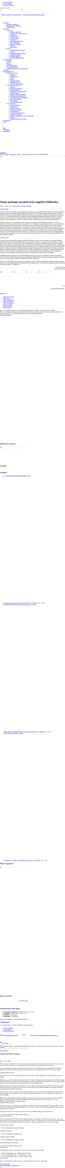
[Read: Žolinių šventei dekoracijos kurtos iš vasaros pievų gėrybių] (34, 604)
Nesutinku (5, 1050)
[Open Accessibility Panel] (0, 1167)
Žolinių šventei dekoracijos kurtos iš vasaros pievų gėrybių (19, 731)
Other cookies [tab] (3, 1147)
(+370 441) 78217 (23, 1000)
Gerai (1, 1050)
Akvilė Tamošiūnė (26, 206)
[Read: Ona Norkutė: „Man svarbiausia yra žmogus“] (34, 476)
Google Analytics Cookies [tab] (7, 1102)
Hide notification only (14, 1165)
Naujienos (3, 153)
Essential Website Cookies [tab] (7, 1072)
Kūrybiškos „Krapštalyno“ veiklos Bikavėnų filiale (17, 860)
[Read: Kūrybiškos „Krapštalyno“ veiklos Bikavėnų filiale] (34, 733)
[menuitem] (34, 25)
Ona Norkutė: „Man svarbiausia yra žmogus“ (15, 603)
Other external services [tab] (6, 1116)
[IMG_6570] (32, 156)
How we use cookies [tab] (5, 1061)
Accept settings (4, 1165)
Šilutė (14, 206)
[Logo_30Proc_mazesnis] (10, 14)
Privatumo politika (5, 1164)
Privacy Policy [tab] (4, 1158)
